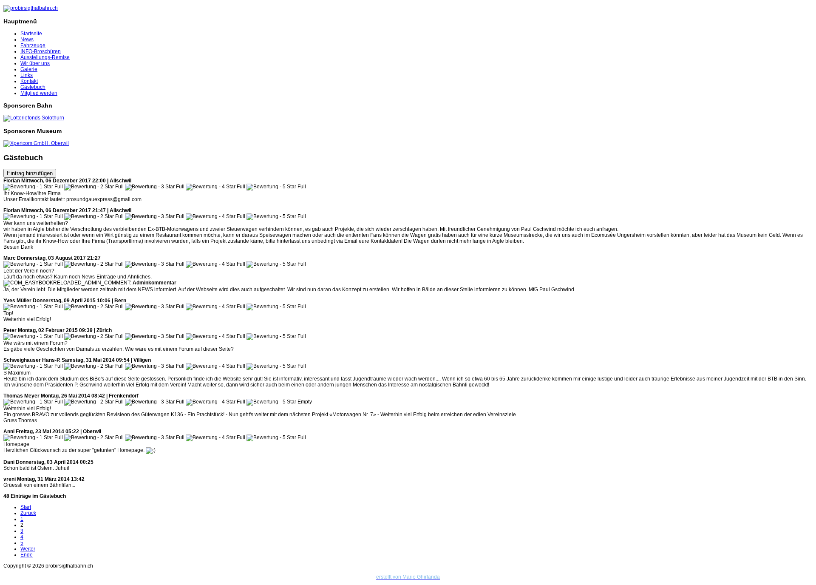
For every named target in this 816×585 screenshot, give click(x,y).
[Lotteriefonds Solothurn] (33, 118)
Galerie (28, 69)
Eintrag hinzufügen (30, 173)
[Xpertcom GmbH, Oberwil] (36, 143)
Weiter (27, 549)
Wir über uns (35, 63)
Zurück (28, 513)
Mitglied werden (38, 93)
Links (26, 75)
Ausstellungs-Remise (45, 57)
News (27, 40)
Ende (26, 555)
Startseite (31, 34)
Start (25, 507)
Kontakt (29, 81)
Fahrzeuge (32, 45)
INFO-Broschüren (40, 51)
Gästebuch (32, 87)
